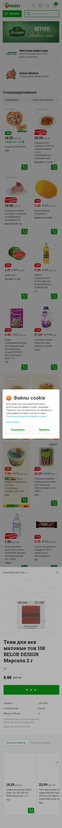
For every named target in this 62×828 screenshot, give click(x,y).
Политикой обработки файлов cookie (26, 416)
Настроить (13, 422)
